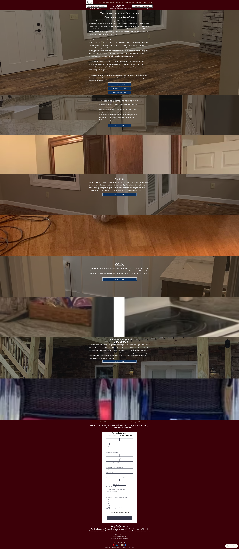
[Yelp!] (114, 545)
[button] (108, 2)
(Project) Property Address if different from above (114, 467)
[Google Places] (122, 545)
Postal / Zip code (116, 462)
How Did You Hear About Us (111, 486)
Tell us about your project (111, 491)
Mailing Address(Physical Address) (112, 452)
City (106, 477)
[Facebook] (125, 545)
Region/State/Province (123, 477)
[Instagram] (119, 545)
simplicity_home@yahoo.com (119, 534)
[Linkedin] (117, 545)
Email (107, 446)
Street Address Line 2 (123, 453)
